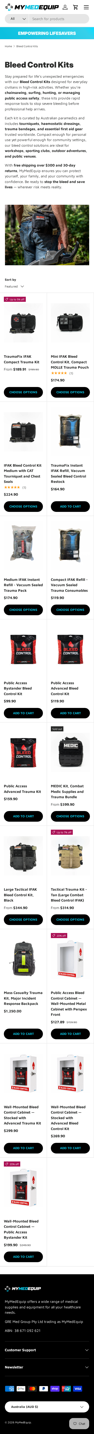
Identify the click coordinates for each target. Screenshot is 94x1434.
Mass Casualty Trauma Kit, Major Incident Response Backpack (23, 998)
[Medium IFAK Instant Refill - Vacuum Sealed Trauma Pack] (23, 546)
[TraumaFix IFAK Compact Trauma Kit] (23, 323)
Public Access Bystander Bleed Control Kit (18, 688)
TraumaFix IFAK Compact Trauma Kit (21, 359)
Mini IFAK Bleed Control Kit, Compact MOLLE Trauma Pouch (70, 361)
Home (8, 46)
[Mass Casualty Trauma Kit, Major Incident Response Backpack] (23, 959)
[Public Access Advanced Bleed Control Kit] (70, 649)
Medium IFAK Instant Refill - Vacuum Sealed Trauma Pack (23, 584)
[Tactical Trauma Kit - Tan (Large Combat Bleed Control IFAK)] (70, 856)
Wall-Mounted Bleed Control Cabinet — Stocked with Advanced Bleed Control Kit (68, 1118)
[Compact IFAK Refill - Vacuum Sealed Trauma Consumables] (70, 546)
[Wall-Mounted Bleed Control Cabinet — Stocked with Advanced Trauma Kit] (23, 1073)
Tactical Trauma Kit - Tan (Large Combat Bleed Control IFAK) (69, 894)
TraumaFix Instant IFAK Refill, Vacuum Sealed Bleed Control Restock (68, 473)
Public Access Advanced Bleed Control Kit (64, 688)
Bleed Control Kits (27, 46)
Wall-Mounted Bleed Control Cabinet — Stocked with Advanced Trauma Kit (22, 1115)
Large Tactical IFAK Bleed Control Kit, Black (20, 894)
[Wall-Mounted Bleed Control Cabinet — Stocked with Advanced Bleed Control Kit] (70, 1073)
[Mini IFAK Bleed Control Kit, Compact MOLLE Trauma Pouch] (70, 323)
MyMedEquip (23, 1422)
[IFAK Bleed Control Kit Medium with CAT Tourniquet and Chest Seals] (23, 432)
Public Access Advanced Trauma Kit (22, 789)
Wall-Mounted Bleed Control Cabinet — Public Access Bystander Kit (21, 1229)
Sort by (10, 279)
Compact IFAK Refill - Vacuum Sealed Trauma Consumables (69, 584)
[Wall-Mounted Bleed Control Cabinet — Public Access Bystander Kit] (23, 1187)
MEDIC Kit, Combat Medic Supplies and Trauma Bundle (67, 791)
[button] (75, 7)
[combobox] (47, 18)
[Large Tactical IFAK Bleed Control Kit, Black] (23, 856)
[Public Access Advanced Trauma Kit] (23, 752)
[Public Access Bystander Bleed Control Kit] (23, 649)
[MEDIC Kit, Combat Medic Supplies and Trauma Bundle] (70, 752)
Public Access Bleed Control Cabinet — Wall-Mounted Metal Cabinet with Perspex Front (69, 1004)
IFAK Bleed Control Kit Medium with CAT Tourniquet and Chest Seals (22, 473)
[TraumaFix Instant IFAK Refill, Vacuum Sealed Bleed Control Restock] (70, 432)
